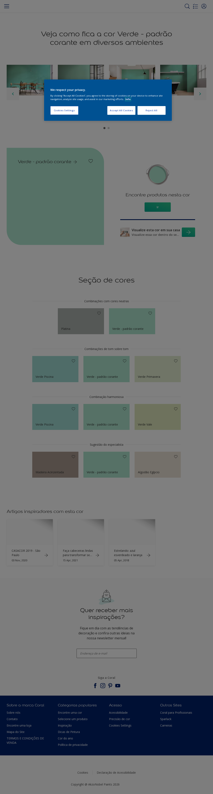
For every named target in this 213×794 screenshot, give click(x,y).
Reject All (151, 110)
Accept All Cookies (121, 110)
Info (128, 99)
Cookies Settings (64, 110)
